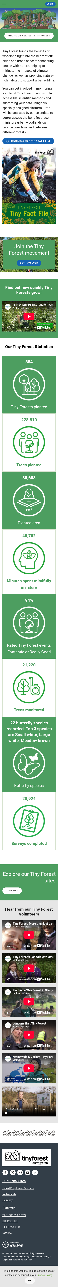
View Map (12, 890)
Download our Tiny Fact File (31, 141)
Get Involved (29, 263)
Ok (30, 1280)
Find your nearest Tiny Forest (29, 35)
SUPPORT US (10, 1221)
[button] (4, 4)
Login (50, 4)
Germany (7, 1200)
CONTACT (8, 1232)
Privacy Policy (44, 1275)
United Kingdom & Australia (18, 1188)
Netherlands (9, 1194)
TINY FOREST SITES (14, 1215)
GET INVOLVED (11, 1227)
